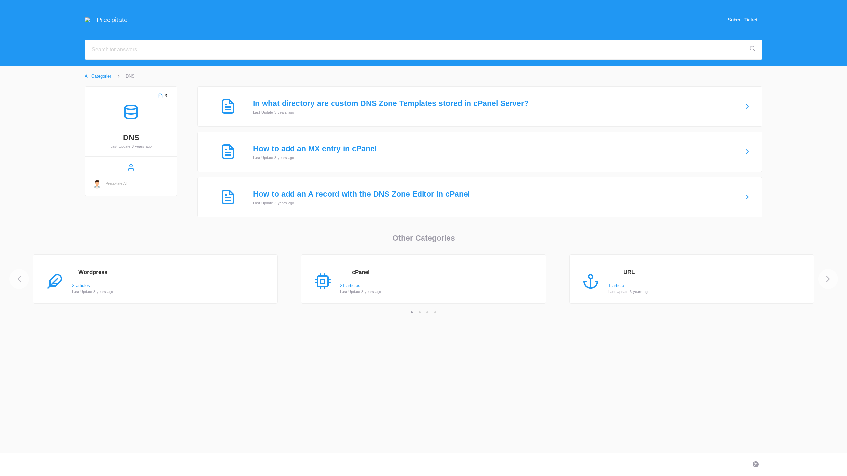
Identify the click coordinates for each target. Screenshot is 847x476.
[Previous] (19, 279)
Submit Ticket (742, 19)
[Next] (828, 279)
